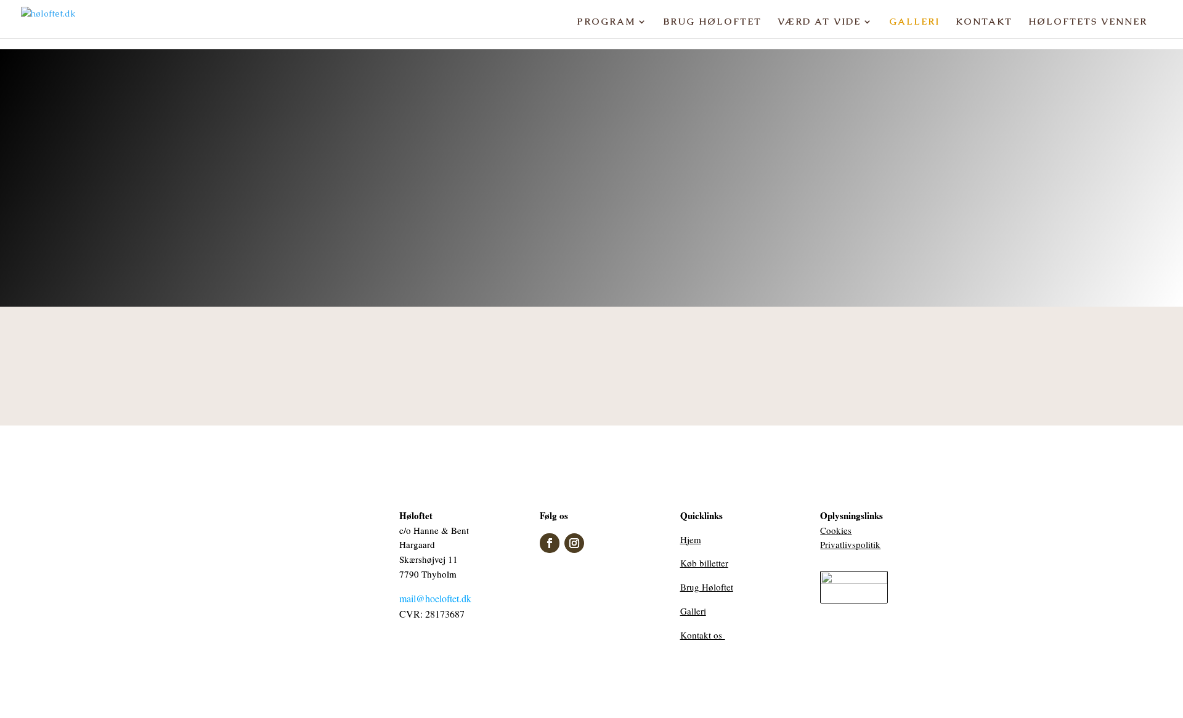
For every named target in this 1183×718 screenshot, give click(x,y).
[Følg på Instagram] (574, 543)
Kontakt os (702, 635)
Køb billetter (704, 563)
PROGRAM (606, 22)
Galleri (693, 611)
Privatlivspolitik (850, 544)
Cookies (836, 530)
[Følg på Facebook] (549, 543)
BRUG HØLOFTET (713, 22)
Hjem (690, 539)
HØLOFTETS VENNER (1087, 22)
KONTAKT (984, 22)
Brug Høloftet (706, 587)
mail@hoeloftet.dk (435, 598)
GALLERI (914, 22)
